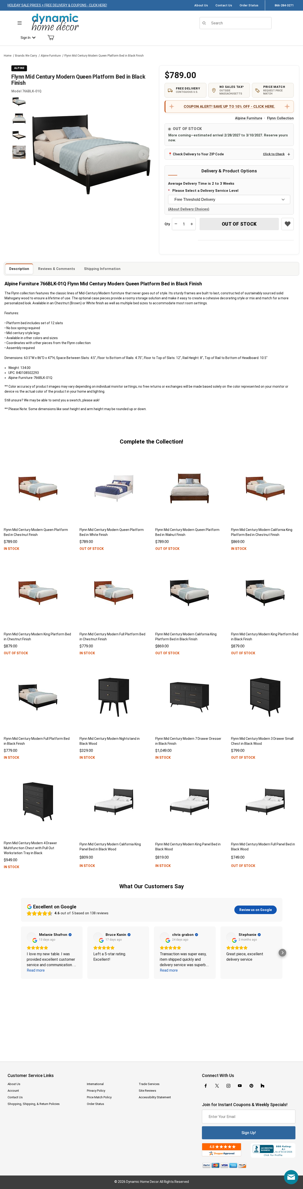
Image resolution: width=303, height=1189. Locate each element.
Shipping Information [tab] (102, 269)
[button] (19, 101)
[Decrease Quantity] (176, 224)
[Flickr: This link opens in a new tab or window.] (262, 1086)
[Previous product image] (39, 154)
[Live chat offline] (291, 1177)
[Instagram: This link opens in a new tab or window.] (228, 1086)
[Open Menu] (19, 23)
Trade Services (149, 1084)
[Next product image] (143, 154)
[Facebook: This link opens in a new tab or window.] (205, 1086)
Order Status (249, 5)
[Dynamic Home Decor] (55, 22)
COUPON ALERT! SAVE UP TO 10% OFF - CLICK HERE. (229, 106)
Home (7, 55)
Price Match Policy (99, 1097)
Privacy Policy (96, 1090)
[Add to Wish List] (287, 224)
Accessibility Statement (155, 1097)
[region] (19, 154)
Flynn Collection (280, 118)
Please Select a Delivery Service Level (205, 190)
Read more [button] (36, 970)
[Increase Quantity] (192, 224)
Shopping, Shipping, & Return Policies (34, 1104)
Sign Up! (248, 1133)
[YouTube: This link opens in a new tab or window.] (240, 1086)
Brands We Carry (26, 55)
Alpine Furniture (51, 55)
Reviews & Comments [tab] (56, 269)
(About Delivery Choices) (188, 209)
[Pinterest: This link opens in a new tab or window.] (251, 1086)
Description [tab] (19, 269)
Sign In (26, 38)
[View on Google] (31, 937)
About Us (201, 5)
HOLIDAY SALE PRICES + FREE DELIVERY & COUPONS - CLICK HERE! (57, 5)
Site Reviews (147, 1090)
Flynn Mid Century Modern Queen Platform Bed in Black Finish (104, 55)
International (95, 1084)
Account (13, 1090)
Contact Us (223, 5)
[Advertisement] (151, 1017)
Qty (167, 224)
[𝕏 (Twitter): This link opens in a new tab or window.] (217, 1086)
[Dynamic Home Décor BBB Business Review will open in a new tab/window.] (273, 1150)
